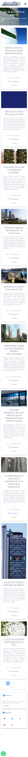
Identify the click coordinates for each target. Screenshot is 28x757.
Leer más (14, 85)
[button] (3, 753)
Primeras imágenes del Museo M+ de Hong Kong (14, 230)
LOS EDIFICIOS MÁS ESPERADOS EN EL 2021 (14, 642)
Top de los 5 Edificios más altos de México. (14, 583)
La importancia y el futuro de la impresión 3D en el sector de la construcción (14, 481)
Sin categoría (15, 81)
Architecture (15, 139)
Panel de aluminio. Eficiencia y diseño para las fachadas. (14, 50)
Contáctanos (6, 705)
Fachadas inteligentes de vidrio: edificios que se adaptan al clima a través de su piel (14, 415)
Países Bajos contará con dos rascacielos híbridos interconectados (14, 349)
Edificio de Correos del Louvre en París (14, 113)
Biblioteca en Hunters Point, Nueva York (14, 288)
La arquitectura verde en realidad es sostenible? (14, 170)
